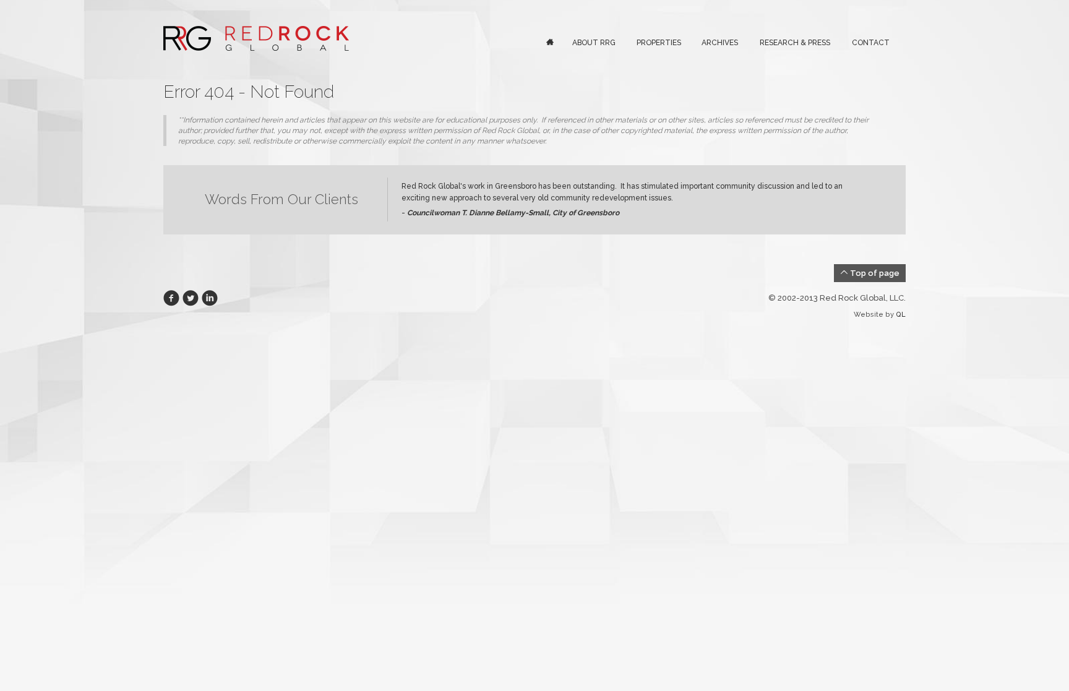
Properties (659, 42)
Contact (871, 42)
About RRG (594, 42)
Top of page (873, 273)
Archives (720, 42)
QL (901, 315)
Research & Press (795, 42)
